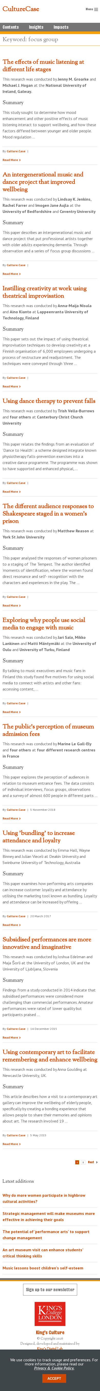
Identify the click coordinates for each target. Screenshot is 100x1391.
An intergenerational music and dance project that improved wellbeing (43, 182)
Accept (54, 1379)
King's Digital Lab (50, 1349)
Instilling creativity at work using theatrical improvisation (45, 292)
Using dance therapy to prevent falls (49, 401)
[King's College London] (50, 1314)
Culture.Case (16, 151)
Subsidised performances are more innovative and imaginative (47, 943)
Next (91, 1162)
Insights (36, 27)
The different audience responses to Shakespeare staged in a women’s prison (48, 514)
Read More (10, 160)
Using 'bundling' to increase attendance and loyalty (39, 837)
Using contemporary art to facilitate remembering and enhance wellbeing (50, 1056)
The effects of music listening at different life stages (43, 66)
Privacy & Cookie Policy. (54, 1368)
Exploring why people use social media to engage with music (44, 624)
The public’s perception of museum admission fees (48, 731)
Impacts (61, 27)
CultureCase (21, 9)
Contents (11, 27)
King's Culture (50, 1332)
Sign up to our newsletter (50, 1289)
